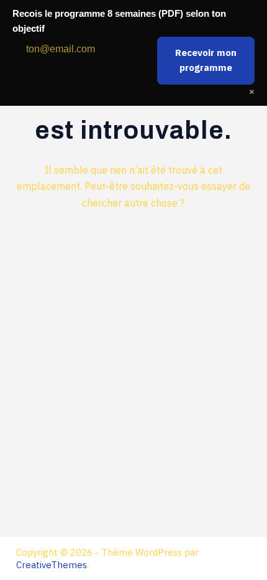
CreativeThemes (51, 565)
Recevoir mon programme (206, 60)
